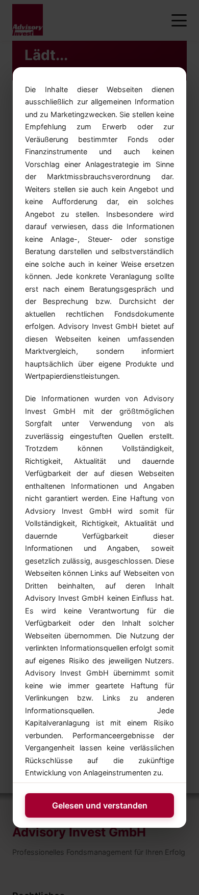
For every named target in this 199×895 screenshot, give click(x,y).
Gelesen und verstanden (99, 805)
